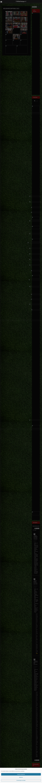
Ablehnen (21, 777)
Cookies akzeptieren (21, 774)
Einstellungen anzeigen (21, 780)
